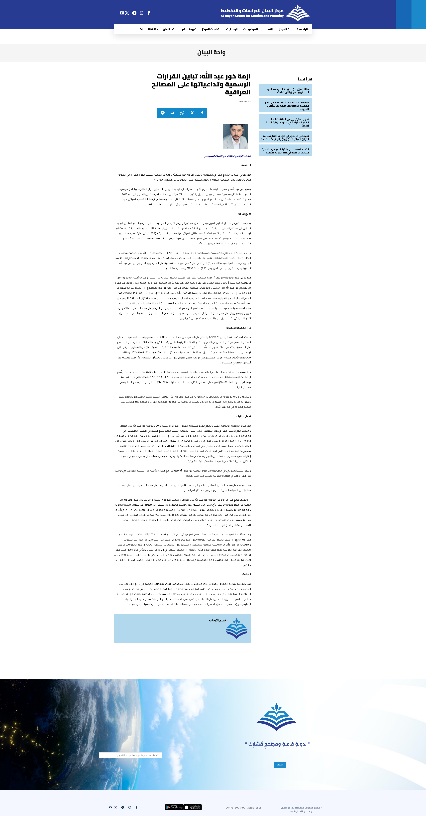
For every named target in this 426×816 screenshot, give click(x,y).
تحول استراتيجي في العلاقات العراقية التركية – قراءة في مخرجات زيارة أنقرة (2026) (287, 122)
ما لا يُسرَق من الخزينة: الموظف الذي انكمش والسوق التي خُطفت (288, 91)
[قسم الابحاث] (236, 628)
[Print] (172, 113)
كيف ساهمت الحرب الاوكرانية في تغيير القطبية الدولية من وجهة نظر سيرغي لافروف (287, 105)
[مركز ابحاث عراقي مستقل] (276, 717)
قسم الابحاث (217, 620)
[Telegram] (134, 12)
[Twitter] (127, 12)
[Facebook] (148, 12)
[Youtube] (121, 12)
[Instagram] (141, 12)
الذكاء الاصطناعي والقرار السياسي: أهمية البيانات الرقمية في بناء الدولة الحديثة (285, 151)
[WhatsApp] (182, 113)
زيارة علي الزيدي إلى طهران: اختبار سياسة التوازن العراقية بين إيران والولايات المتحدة (285, 138)
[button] (141, 29)
